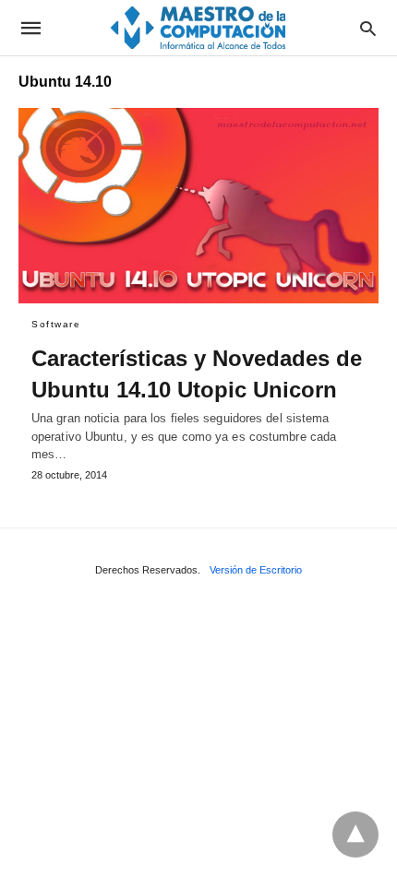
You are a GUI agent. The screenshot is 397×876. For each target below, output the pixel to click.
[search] (368, 28)
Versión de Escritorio (256, 569)
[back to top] (355, 834)
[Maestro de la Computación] (197, 27)
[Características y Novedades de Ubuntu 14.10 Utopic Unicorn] (198, 205)
